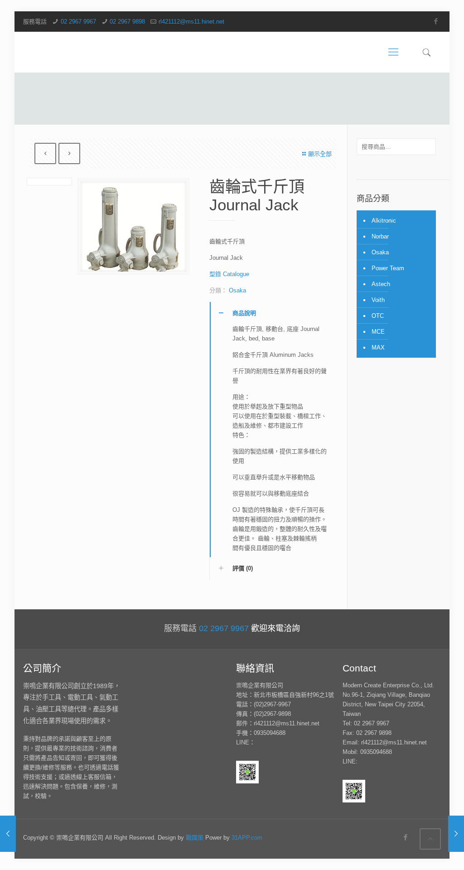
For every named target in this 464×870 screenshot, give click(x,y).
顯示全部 (320, 154)
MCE (378, 331)
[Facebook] (436, 21)
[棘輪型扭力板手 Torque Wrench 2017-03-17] (8, 834)
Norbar (380, 236)
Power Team (388, 268)
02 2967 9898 (127, 21)
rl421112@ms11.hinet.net (191, 21)
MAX (378, 347)
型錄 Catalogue (229, 274)
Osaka (237, 290)
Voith (378, 299)
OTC (378, 315)
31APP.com (247, 837)
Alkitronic (384, 220)
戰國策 (194, 837)
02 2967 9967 (78, 21)
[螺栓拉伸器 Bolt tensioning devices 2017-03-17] (456, 834)
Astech (381, 284)
